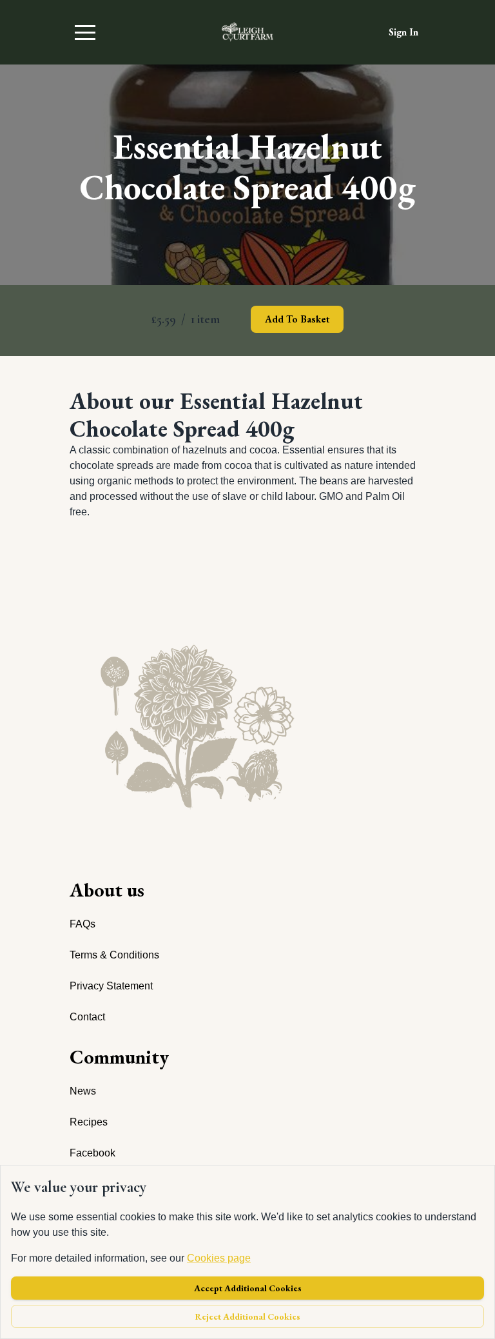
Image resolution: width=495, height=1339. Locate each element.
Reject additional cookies (247, 1316)
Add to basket (297, 319)
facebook (92, 1152)
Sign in (403, 32)
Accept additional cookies (248, 1288)
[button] (85, 32)
